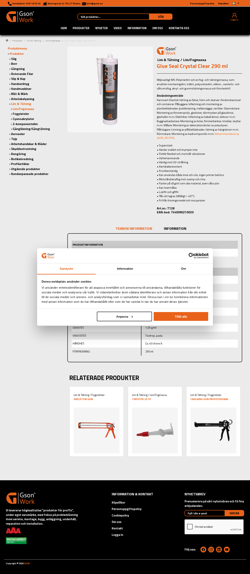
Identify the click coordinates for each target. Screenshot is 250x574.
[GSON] (20, 16)
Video (118, 28)
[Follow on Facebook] (203, 549)
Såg (14, 58)
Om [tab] (183, 268)
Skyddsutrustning (23, 148)
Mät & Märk (19, 93)
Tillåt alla (181, 316)
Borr (14, 63)
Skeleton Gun (83, 399)
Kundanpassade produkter (29, 173)
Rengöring (18, 153)
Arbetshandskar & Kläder (29, 143)
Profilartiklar (20, 163)
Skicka (234, 513)
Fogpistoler (21, 113)
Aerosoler (18, 134)
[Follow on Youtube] (227, 549)
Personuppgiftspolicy (127, 509)
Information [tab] (125, 268)
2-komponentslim (25, 124)
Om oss (157, 28)
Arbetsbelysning (22, 98)
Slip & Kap (18, 78)
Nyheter (101, 28)
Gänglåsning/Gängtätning (31, 128)
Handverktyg (20, 83)
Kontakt (117, 528)
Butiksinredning (22, 159)
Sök (161, 16)
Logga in (117, 535)
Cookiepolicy (120, 515)
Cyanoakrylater (23, 118)
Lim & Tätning (34, 40)
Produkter (81, 28)
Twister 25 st (141, 399)
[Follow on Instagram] (211, 549)
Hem (64, 28)
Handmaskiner (21, 88)
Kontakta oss (179, 28)
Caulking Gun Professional (209, 399)
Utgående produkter (25, 169)
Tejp (14, 138)
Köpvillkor (118, 502)
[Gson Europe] (166, 51)
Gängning (18, 68)
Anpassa (122, 316)
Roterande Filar (22, 73)
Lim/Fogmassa (52, 40)
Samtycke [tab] (66, 268)
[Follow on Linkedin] (219, 549)
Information (137, 28)
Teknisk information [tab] (134, 228)
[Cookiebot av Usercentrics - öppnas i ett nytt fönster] (191, 256)
